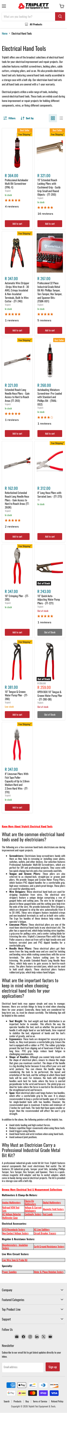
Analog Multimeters (11, 1202)
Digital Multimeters (52, 1202)
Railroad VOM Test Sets (10, 1208)
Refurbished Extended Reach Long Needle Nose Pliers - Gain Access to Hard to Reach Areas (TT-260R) (17, 500)
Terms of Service (40, 1401)
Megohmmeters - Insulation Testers (15, 1246)
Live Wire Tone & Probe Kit (14, 1260)
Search (6, 1401)
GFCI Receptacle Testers (13, 1229)
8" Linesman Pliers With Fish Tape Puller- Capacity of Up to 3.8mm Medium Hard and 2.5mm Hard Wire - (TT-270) (17, 783)
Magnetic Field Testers (53, 1209)
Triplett (8, 190)
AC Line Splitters (42, 1229)
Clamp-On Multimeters (30, 1202)
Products (17, 1401)
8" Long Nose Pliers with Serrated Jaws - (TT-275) (49, 494)
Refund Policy (57, 1401)
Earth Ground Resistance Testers (49, 1246)
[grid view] (53, 118)
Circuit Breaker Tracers (45, 1233)
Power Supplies (9, 1272)
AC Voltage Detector (11, 1214)
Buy (27, 1401)
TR (38, 500)
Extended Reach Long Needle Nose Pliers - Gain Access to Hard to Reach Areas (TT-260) (17, 395)
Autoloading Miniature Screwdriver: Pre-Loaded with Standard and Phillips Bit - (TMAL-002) (49, 397)
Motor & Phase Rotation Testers (48, 1272)
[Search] (60, 16)
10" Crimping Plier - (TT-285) (17, 598)
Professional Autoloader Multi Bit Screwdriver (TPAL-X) (16, 183)
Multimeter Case (10, 1217)
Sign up (53, 1367)
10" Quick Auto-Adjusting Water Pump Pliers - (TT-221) (48, 599)
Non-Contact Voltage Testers (15, 1233)
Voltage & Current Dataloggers (33, 1208)
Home (4, 33)
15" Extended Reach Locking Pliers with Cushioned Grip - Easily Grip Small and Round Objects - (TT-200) (48, 187)
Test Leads (47, 1214)
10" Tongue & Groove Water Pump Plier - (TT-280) (16, 695)
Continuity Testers (33, 1214)
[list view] (61, 118)
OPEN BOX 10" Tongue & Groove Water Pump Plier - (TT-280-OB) (49, 695)
